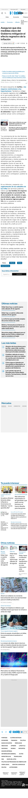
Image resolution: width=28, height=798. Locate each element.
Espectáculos (6, 756)
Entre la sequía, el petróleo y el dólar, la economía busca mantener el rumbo (14, 635)
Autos (21, 754)
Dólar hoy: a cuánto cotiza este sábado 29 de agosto (12, 314)
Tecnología (18, 756)
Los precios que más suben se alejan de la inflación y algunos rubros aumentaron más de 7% (18, 516)
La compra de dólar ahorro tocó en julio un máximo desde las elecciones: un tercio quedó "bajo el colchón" (14, 645)
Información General (8, 754)
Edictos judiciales (18, 764)
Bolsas (10, 406)
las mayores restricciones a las (13, 89)
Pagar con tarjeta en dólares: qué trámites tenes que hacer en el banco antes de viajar (14, 610)
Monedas (3, 406)
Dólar (7, 17)
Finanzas (14, 740)
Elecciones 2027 (14, 9)
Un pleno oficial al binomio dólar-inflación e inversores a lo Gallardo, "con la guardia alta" (7, 503)
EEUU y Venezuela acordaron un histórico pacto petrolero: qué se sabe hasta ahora (13, 326)
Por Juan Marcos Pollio (23, 574)
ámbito (3, 22)
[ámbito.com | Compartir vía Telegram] (24, 43)
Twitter (2, 732)
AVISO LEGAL (5, 764)
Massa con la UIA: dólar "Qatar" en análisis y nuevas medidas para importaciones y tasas (14, 76)
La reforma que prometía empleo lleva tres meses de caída (13, 320)
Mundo (13, 748)
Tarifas (19, 263)
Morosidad (23, 9)
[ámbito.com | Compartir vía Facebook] (18, 43)
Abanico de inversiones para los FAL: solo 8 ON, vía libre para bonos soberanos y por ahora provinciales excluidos (16, 349)
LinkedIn (13, 732)
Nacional (4, 748)
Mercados (18, 743)
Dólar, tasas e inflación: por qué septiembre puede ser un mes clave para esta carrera (17, 124)
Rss (2, 759)
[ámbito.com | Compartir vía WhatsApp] (16, 43)
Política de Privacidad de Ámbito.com (13, 762)
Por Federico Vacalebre (6, 602)
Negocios (4, 746)
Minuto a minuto (6, 668)
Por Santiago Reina (5, 649)
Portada (4, 737)
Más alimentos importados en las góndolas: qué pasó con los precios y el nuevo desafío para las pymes (21, 502)
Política (23, 740)
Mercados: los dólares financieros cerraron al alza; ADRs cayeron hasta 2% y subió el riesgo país (13, 673)
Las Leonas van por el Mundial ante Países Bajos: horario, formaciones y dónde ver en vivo (16, 373)
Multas (3, 767)
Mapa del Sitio (11, 759)
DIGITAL (6, 773)
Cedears (24, 406)
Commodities (17, 406)
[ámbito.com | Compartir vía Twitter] (20, 43)
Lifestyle (22, 746)
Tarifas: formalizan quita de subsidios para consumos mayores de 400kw (13, 72)
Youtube (17, 732)
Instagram (9, 732)
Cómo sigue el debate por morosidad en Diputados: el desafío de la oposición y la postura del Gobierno (15, 365)
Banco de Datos (6, 743)
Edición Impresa (6, 751)
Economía (16, 17)
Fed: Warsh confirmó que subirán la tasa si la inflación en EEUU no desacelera (18, 129)
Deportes (22, 748)
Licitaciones (13, 767)
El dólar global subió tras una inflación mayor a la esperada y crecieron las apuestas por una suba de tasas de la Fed (19, 526)
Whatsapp (21, 732)
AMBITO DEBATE (22, 773)
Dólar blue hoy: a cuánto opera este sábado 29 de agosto (12, 308)
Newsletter (23, 732)
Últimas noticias (15, 737)
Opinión (13, 746)
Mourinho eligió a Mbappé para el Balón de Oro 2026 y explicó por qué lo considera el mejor (13, 334)
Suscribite (19, 274)
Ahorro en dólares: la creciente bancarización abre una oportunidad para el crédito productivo (13, 598)
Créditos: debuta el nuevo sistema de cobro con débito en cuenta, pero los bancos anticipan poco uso (16, 357)
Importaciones (5, 266)
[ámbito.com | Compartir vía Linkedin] (22, 43)
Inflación (17, 22)
